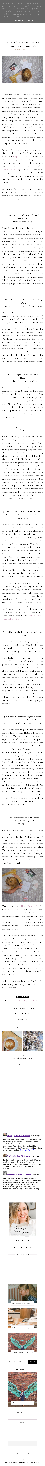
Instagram (37, 1001)
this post (16, 156)
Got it (30, 20)
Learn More (19, 20)
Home (22, 1459)
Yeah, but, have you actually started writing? (23, 1328)
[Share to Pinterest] (22, 1014)
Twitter (18, 1001)
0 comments (22, 1019)
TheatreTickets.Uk (10, 169)
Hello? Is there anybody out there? (22, 1352)
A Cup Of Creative (19, 1463)
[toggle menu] (22, 32)
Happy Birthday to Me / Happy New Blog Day (23, 1303)
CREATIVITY (14, 1008)
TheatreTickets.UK (29, 906)
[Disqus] (22, 1100)
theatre (31, 1008)
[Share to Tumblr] (25, 1014)
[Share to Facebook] (18, 1014)
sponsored (23, 1008)
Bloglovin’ (27, 1001)
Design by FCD (33, 1463)
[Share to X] (15, 1014)
